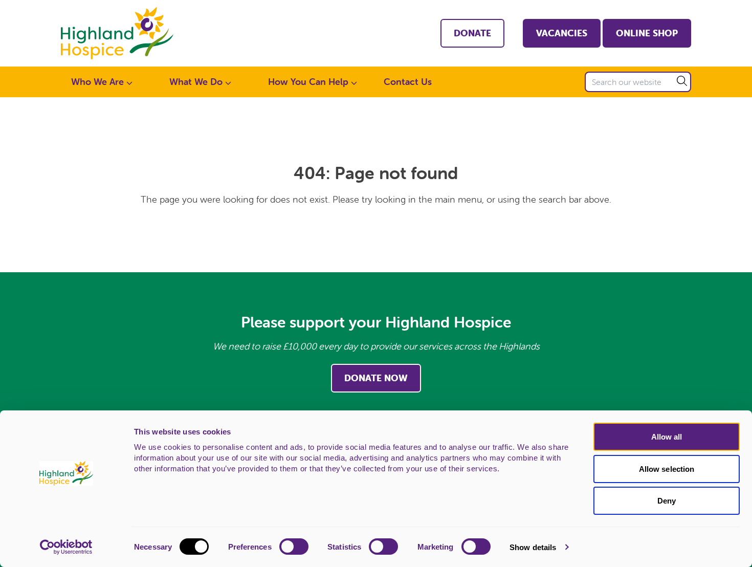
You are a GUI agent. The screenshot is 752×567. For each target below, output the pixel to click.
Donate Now (376, 378)
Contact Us (408, 82)
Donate (472, 33)
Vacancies (561, 33)
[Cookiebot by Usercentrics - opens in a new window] (66, 547)
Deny (666, 500)
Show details (533, 547)
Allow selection (667, 469)
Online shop (647, 33)
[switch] (293, 546)
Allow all (666, 436)
